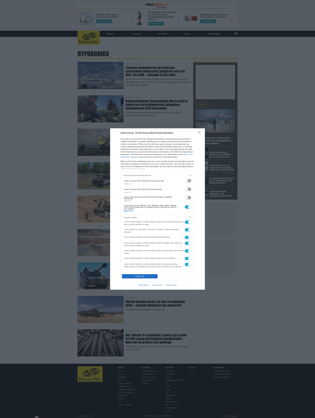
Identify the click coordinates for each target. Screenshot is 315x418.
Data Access (157, 285)
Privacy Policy (171, 285)
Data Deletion (143, 285)
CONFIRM (139, 276)
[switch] (188, 180)
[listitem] (157, 175)
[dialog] (157, 209)
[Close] (200, 133)
